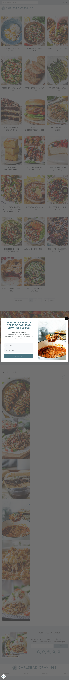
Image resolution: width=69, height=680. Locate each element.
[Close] (67, 318)
